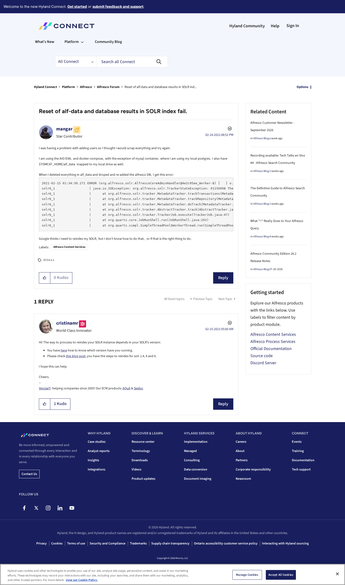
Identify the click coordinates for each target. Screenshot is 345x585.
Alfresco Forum (108, 87)
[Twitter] (36, 508)
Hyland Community (247, 26)
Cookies (57, 543)
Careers (241, 441)
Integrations (96, 469)
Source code (261, 356)
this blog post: (76, 356)
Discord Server (263, 363)
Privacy (41, 543)
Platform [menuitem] (71, 41)
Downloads (140, 460)
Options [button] (302, 87)
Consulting (192, 460)
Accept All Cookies (280, 574)
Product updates (143, 478)
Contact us (29, 474)
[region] (172, 574)
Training (298, 451)
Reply (223, 278)
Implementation (195, 441)
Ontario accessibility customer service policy (226, 543)
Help (275, 26)
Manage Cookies (247, 574)
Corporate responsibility (253, 469)
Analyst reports (99, 451)
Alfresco (86, 87)
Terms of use (76, 543)
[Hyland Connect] (66, 26)
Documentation (303, 460)
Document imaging (197, 478)
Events (297, 441)
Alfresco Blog (261, 138)
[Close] (337, 574)
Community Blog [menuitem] (108, 41)
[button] (44, 277)
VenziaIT (45, 388)
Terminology (141, 451)
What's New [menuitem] (44, 41)
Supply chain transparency (170, 543)
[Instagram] (48, 508)
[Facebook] (24, 508)
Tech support (301, 469)
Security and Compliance (107, 543)
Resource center (143, 441)
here (64, 350)
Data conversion (195, 469)
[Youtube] (71, 508)
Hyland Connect (45, 87)
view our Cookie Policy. (82, 580)
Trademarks (138, 543)
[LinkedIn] (60, 508)
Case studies (97, 441)
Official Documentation (271, 349)
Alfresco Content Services (69, 247)
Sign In (292, 26)
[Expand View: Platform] (82, 41)
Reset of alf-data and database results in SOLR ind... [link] (160, 87)
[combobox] (132, 61)
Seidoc (138, 388)
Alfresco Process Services (272, 342)
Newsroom (243, 478)
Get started (77, 6)
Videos (136, 469)
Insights (93, 460)
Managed (190, 451)
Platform (68, 87)
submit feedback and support (117, 6)
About (240, 451)
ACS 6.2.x (48, 260)
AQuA (126, 388)
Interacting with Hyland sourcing (285, 543)
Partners (242, 460)
